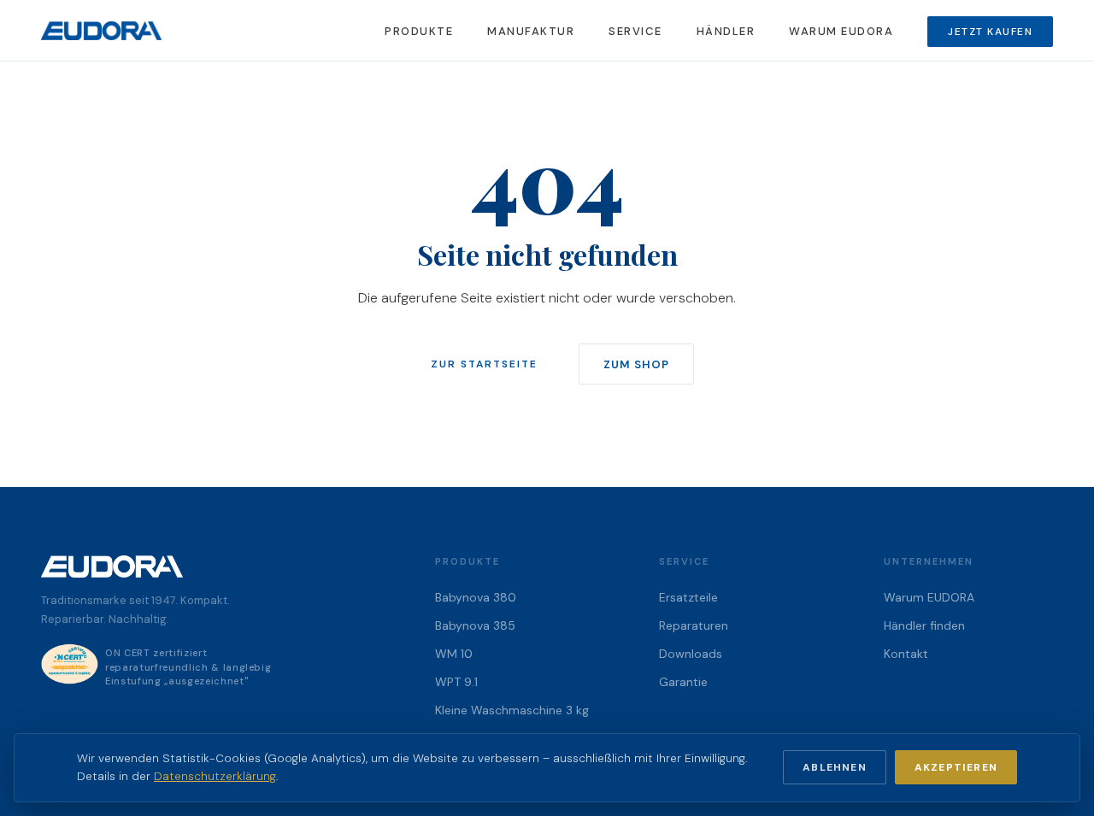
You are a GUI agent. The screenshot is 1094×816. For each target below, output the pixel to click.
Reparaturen (693, 625)
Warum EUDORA (841, 31)
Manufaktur (530, 31)
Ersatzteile (688, 597)
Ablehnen (835, 767)
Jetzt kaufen (990, 31)
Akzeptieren (956, 767)
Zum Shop (636, 364)
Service (635, 31)
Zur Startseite (484, 364)
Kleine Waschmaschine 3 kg (512, 710)
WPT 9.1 (456, 682)
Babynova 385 (475, 625)
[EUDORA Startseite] (101, 30)
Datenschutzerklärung (215, 776)
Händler (726, 31)
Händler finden (924, 625)
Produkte (419, 31)
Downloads (690, 653)
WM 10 (454, 653)
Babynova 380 (475, 597)
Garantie (683, 682)
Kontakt (906, 653)
